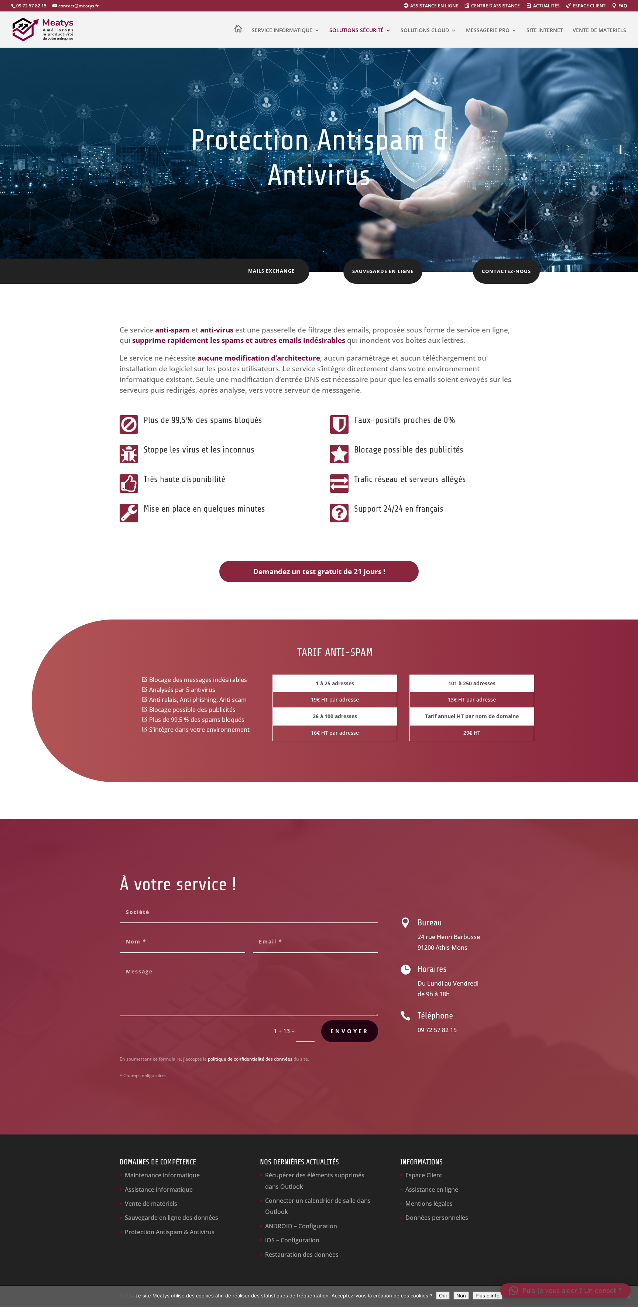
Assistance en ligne (431, 1189)
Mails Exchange (271, 270)
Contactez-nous (506, 271)
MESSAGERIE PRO (488, 31)
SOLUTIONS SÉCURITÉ (356, 31)
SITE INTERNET (544, 31)
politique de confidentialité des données (250, 1059)
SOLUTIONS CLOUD (425, 31)
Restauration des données (302, 1254)
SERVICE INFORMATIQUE (282, 31)
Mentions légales (429, 1203)
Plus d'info (488, 1296)
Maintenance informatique (162, 1175)
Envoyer (349, 1031)
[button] (565, 1290)
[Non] (628, 1296)
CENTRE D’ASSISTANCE (495, 6)
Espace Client (423, 1175)
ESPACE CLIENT (589, 6)
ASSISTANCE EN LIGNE (434, 6)
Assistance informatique (159, 1189)
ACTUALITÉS (546, 6)
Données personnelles (436, 1218)
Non (461, 1296)
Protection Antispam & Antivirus (170, 1232)
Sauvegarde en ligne (383, 271)
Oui (443, 1296)
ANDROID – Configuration (301, 1226)
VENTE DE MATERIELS (599, 31)
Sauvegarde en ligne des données (171, 1218)
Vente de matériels (151, 1203)
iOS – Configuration (292, 1240)
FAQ (622, 6)
